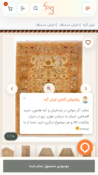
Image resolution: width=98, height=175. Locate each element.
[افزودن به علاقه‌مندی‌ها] (88, 42)
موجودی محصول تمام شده (49, 166)
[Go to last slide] (86, 88)
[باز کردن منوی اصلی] (88, 8)
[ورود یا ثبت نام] (23, 8)
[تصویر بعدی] (12, 88)
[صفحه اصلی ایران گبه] (49, 8)
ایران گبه (89, 25)
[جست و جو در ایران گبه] (36, 8)
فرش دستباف (68, 25)
